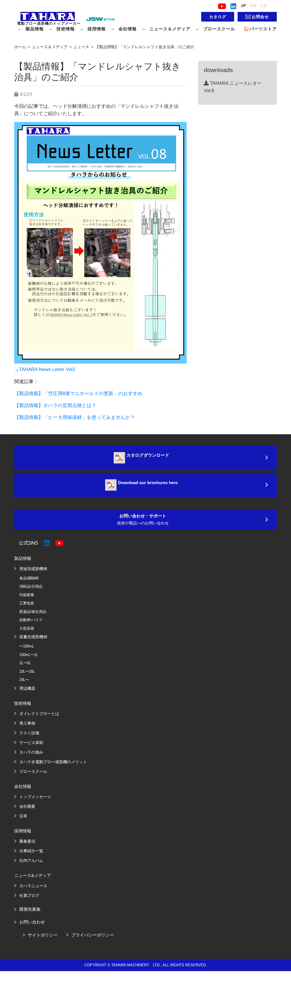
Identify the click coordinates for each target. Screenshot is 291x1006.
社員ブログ (29, 895)
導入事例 (27, 723)
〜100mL (26, 646)
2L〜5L (25, 663)
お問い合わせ (32, 921)
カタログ (217, 16)
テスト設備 (29, 733)
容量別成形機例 (33, 636)
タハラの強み (31, 752)
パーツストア (263, 28)
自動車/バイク (31, 620)
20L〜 (24, 680)
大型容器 (26, 628)
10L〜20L (27, 671)
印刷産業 (26, 595)
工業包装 (26, 603)
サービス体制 (31, 742)
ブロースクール (219, 28)
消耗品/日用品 (31, 586)
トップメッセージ (35, 796)
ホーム (20, 47)
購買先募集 (30, 909)
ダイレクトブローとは (39, 713)
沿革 (23, 816)
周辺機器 (27, 688)
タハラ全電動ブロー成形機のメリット (53, 762)
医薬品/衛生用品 (32, 611)
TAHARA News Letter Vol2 (47, 369)
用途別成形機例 (33, 568)
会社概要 (27, 806)
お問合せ (260, 16)
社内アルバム (31, 860)
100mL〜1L (28, 655)
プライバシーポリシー (92, 935)
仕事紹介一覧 (31, 851)
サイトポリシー (43, 935)
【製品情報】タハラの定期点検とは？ (55, 405)
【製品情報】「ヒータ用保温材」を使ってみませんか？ (77, 417)
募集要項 (27, 841)
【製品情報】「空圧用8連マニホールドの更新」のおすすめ (78, 393)
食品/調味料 (29, 578)
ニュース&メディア (32, 875)
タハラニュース (33, 885)
